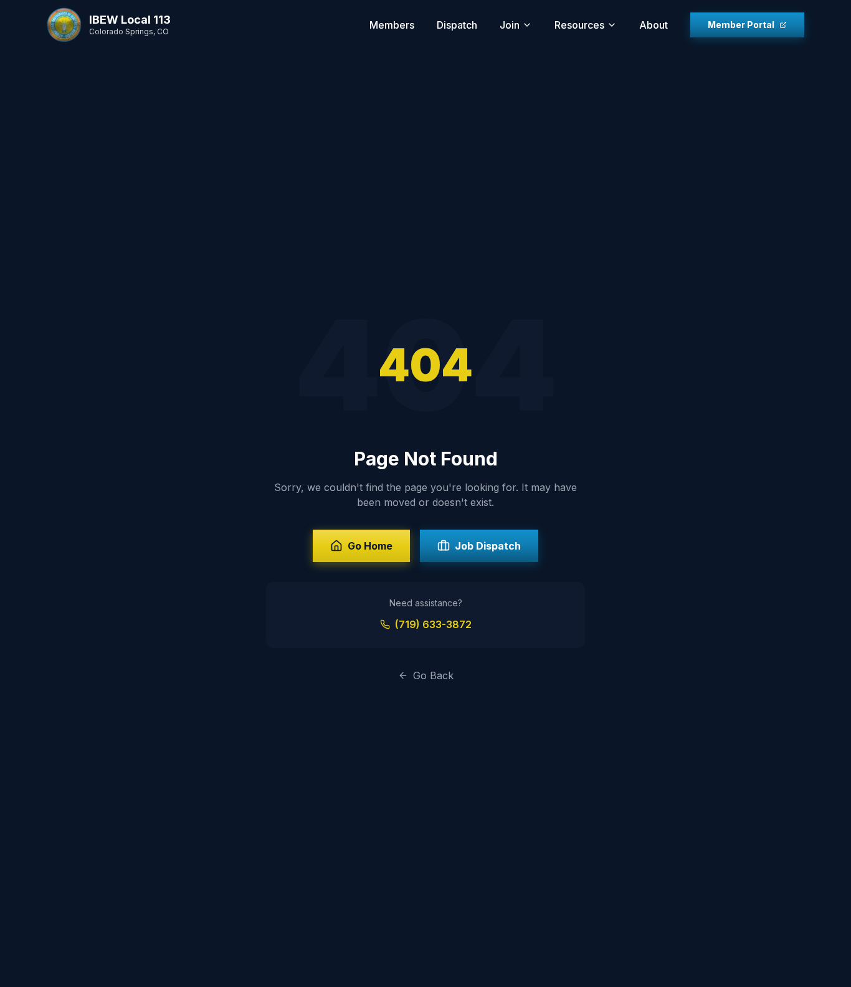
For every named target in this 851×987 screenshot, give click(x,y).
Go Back (433, 675)
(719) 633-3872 (433, 624)
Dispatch (457, 25)
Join (510, 25)
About (653, 25)
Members (391, 25)
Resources (579, 25)
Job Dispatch (488, 546)
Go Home (370, 546)
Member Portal (741, 24)
